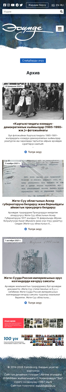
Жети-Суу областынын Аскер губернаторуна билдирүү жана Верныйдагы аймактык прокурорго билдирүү (33, 204)
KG (53, 5)
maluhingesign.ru (45, 385)
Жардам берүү (37, 4)
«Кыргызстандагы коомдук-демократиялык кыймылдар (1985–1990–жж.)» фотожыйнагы (33, 127)
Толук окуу (35, 151)
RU (62, 5)
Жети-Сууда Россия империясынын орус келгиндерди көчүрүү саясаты (33, 279)
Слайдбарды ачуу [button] (33, 60)
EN (57, 5)
